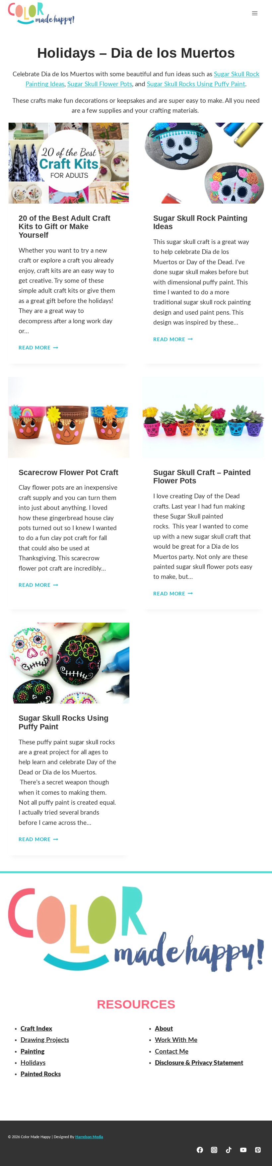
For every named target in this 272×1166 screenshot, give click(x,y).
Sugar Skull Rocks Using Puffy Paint (63, 722)
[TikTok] (229, 1149)
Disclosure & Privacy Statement (199, 1063)
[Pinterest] (257, 1149)
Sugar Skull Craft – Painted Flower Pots (202, 476)
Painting (32, 1052)
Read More (38, 347)
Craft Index (36, 1029)
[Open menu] (254, 13)
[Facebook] (199, 1149)
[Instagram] (214, 1149)
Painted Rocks (41, 1074)
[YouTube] (243, 1149)
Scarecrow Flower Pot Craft (68, 472)
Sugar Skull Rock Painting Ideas (200, 222)
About (164, 1029)
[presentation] (68, 163)
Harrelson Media (89, 1137)
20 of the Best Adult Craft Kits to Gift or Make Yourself (64, 227)
